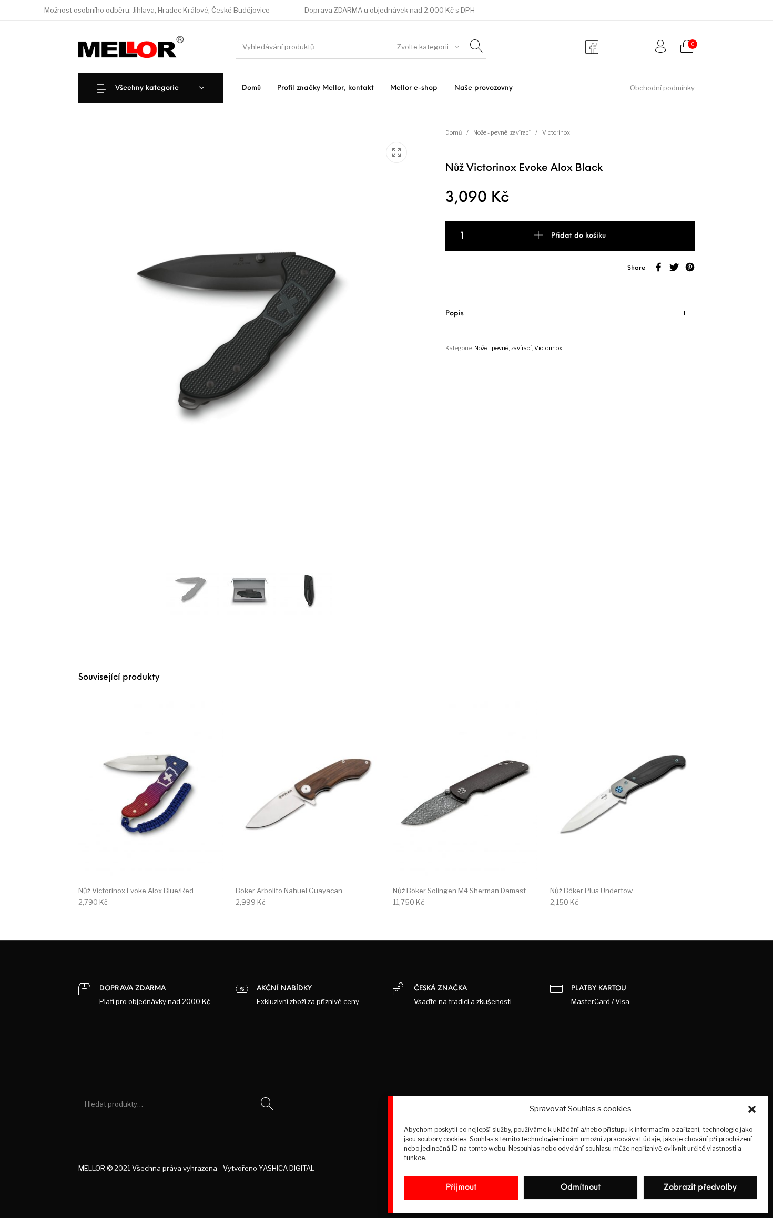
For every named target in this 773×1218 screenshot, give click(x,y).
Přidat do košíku (578, 236)
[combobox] (426, 47)
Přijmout (461, 1188)
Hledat (267, 1104)
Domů (453, 132)
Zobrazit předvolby (700, 1188)
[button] (752, 1109)
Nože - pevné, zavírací (502, 132)
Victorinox (556, 132)
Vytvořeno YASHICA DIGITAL (268, 1168)
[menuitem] (251, 88)
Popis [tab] (454, 313)
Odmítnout (581, 1188)
